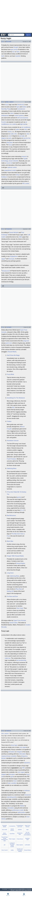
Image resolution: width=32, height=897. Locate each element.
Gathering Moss (11, 468)
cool (9, 136)
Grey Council (5, 850)
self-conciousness (22, 117)
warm (9, 138)
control (14, 167)
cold (27, 134)
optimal (10, 167)
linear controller (11, 756)
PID (23, 768)
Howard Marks (12, 351)
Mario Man (10, 541)
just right (21, 136)
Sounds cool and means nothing (20, 850)
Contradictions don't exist (19, 826)
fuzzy (6, 104)
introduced (20, 104)
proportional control (10, 170)
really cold (13, 134)
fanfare (24, 107)
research (24, 156)
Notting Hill (10, 591)
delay (17, 174)
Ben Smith (8, 41)
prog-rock (26, 341)
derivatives (11, 751)
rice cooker (12, 124)
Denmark (11, 259)
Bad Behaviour (11, 515)
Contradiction (12, 826)
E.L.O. (22, 510)
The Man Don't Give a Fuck (16, 535)
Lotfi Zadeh (27, 844)
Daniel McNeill (13, 232)
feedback (4, 177)
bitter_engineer (10, 102)
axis (25, 129)
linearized (28, 795)
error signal (23, 747)
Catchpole (8, 327)
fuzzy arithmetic (4, 833)
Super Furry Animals (19, 620)
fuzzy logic (14, 745)
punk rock (9, 343)
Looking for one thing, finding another (12, 844)
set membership (21, 660)
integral (3, 774)
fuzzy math (4, 829)
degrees (3, 138)
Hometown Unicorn (13, 440)
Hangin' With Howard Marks (15, 556)
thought (16, 47)
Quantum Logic (27, 839)
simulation (11, 808)
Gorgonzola (9, 229)
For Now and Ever (12, 596)
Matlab (22, 806)
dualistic (17, 56)
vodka (12, 850)
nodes (17, 129)
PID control (25, 183)
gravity (19, 497)
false (18, 51)
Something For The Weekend (16, 398)
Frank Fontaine (11, 459)
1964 (20, 237)
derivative (12, 774)
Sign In (28, 34)
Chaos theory (20, 839)
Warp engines (20, 844)
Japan (3, 259)
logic (27, 829)
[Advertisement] (16, 16)
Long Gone (10, 573)
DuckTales (12, 833)
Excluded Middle (4, 826)
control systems (19, 115)
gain (12, 776)
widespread (4, 115)
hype (17, 107)
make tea (7, 658)
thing (3, 327)
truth (2, 56)
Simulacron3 (6, 271)
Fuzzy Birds (10, 374)
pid (4, 844)
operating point (11, 797)
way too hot (26, 138)
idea (3, 41)
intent (11, 113)
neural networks (13, 161)
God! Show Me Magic (13, 355)
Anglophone (13, 256)
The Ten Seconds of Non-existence (27, 833)
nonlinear (27, 790)
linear (15, 781)
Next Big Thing (5, 109)
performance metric (18, 810)
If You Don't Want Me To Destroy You (16, 493)
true (13, 51)
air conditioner (26, 127)
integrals (19, 751)
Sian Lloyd (19, 608)
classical (4, 756)
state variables (12, 783)
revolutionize (21, 109)
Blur (13, 407)
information (22, 754)
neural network (12, 829)
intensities (10, 142)
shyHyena (8, 730)
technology (4, 161)
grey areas (14, 49)
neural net (9, 163)
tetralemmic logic (20, 833)
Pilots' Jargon (12, 839)
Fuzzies (3, 122)
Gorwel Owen (13, 622)
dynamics (27, 762)
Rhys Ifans (19, 589)
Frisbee (9, 421)
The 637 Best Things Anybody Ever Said (4, 839)
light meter (23, 124)
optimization (21, 812)
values (10, 131)
